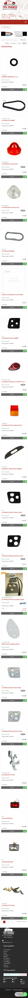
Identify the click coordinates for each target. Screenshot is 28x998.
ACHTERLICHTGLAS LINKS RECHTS (12, 425)
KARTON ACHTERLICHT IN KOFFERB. (12, 295)
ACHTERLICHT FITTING (8, 775)
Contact (20, 16)
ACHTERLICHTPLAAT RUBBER (10, 338)
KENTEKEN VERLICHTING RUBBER (12, 469)
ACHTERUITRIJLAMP (7, 862)
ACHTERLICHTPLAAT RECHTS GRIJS (12, 731)
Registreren (11, 14)
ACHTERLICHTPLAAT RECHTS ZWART (12, 556)
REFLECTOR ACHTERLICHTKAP (10, 644)
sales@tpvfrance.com (7, 942)
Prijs (24, 43)
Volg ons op (6, 18)
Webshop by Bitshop (18, 990)
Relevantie (13, 43)
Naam (19, 43)
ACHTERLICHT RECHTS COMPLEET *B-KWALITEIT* (14, 382)
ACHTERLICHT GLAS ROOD (10, 164)
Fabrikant (7, 43)
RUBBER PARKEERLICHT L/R (10, 77)
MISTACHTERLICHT (7, 818)
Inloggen (4, 14)
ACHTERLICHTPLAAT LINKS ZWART (12, 512)
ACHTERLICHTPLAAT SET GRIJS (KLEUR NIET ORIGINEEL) (14, 599)
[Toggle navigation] (25, 22)
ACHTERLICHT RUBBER (8, 120)
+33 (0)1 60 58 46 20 (9, 16)
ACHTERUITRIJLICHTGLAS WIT (10, 207)
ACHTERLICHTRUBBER (8, 251)
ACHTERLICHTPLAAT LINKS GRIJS (11, 688)
